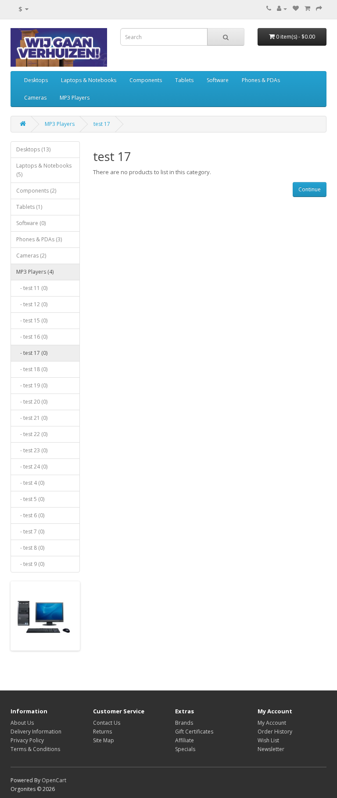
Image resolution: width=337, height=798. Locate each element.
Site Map (103, 740)
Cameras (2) (31, 255)
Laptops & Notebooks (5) (44, 170)
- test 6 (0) (30, 515)
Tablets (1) (29, 207)
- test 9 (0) (30, 564)
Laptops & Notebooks (88, 80)
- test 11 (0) (31, 288)
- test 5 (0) (30, 499)
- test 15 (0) (31, 320)
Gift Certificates (194, 731)
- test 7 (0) (30, 531)
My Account (272, 722)
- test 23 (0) (31, 450)
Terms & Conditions (35, 749)
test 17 (101, 124)
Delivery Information (36, 731)
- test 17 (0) (31, 353)
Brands (184, 722)
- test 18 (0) (31, 369)
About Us (22, 722)
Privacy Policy (27, 740)
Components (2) (36, 190)
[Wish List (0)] (296, 8)
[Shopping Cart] (307, 8)
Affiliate (184, 740)
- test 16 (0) (31, 336)
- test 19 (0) (31, 385)
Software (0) (31, 223)
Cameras (35, 97)
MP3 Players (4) (35, 272)
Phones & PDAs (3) (39, 239)
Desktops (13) (33, 149)
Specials (185, 749)
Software (218, 80)
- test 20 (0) (31, 401)
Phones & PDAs (261, 80)
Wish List (268, 740)
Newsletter (271, 749)
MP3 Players (75, 97)
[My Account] (282, 8)
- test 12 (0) (31, 304)
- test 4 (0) (30, 483)
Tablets (184, 80)
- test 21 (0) (31, 418)
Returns (102, 731)
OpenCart (54, 780)
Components (145, 80)
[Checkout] (319, 8)
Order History (275, 731)
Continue (309, 189)
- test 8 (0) (30, 547)
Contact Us (106, 722)
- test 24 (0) (31, 466)
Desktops (36, 80)
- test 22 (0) (31, 434)
